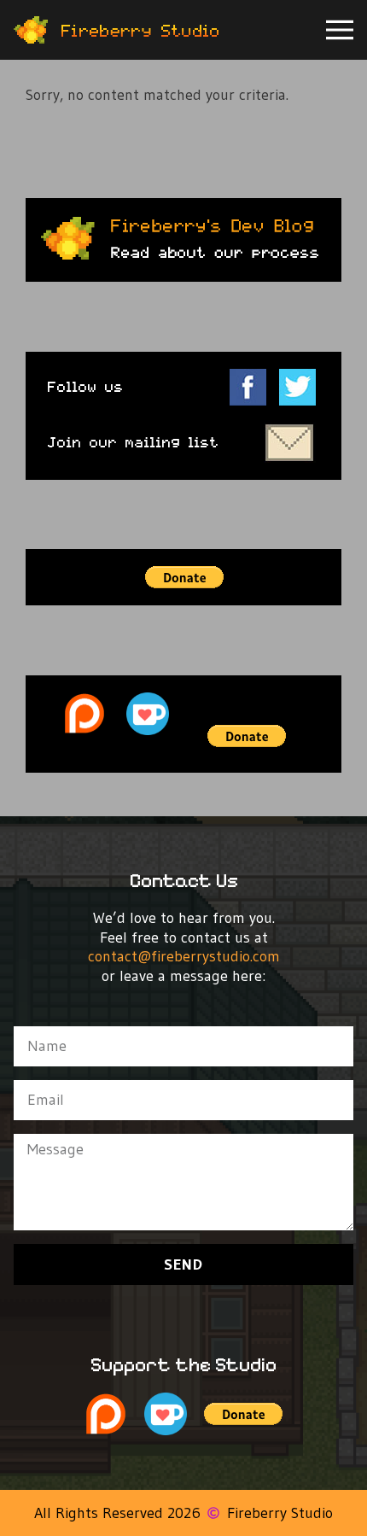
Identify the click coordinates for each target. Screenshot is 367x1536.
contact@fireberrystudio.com (184, 956)
